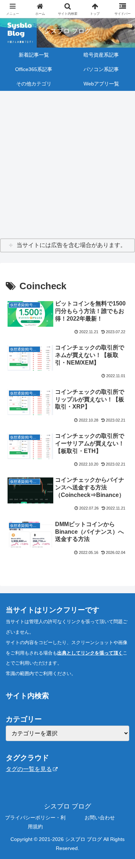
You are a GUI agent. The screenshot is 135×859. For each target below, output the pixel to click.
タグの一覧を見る (29, 769)
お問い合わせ (100, 817)
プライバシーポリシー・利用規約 (35, 822)
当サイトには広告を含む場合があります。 (71, 245)
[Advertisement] (67, 165)
